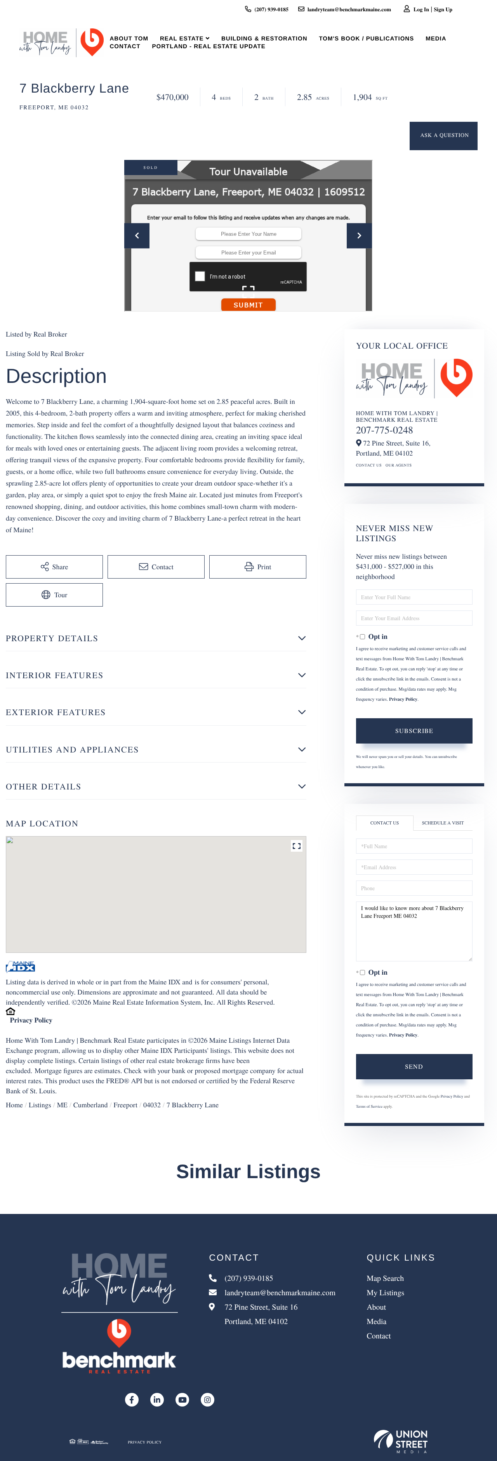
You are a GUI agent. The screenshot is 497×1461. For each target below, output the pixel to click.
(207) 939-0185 (271, 9)
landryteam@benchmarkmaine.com (349, 9)
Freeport (125, 1105)
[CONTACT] (444, 136)
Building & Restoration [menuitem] (264, 38)
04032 (152, 1105)
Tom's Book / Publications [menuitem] (366, 38)
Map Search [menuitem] (385, 1278)
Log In (421, 9)
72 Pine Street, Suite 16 (259, 1313)
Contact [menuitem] (124, 46)
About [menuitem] (376, 1306)
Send (414, 1066)
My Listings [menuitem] (385, 1292)
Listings (40, 1105)
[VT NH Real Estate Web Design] (400, 1441)
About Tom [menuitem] (128, 38)
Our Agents (399, 465)
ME (62, 1105)
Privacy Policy (31, 1020)
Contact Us (369, 465)
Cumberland (90, 1105)
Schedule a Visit (443, 823)
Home (14, 1105)
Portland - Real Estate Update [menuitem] (209, 46)
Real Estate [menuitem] (182, 38)
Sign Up (443, 9)
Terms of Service (369, 1106)
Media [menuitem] (436, 38)
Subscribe (414, 730)
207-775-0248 (384, 430)
